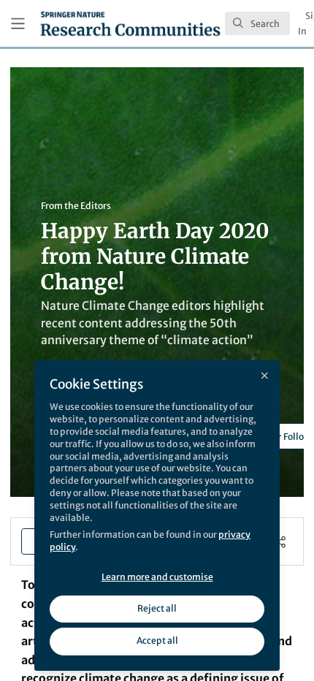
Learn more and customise (157, 576)
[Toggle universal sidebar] (18, 24)
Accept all (157, 640)
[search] (257, 23)
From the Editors (76, 205)
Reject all (157, 608)
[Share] (280, 542)
